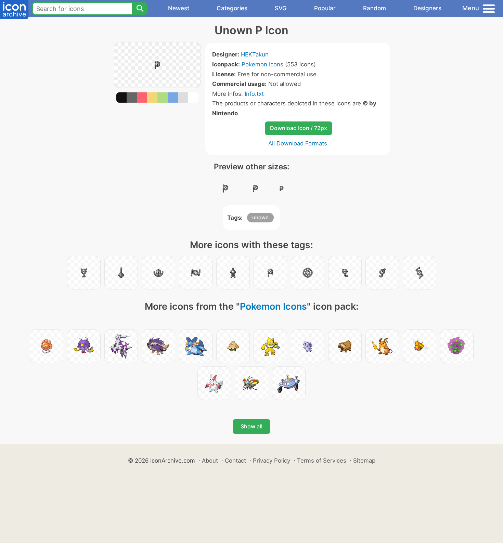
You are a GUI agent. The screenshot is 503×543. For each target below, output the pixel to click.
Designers (427, 8)
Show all (251, 426)
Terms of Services (321, 460)
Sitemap (364, 460)
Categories (232, 8)
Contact (235, 460)
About (210, 460)
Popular (325, 8)
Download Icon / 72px (298, 128)
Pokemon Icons (262, 64)
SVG (281, 8)
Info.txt (254, 93)
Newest (178, 8)
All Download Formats (297, 143)
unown (260, 217)
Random (374, 8)
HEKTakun (255, 54)
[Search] (139, 8)
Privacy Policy (271, 460)
